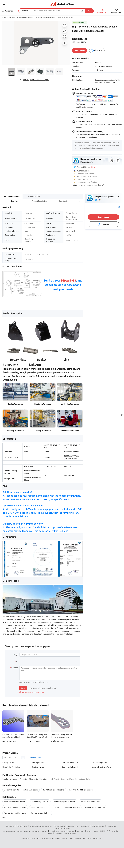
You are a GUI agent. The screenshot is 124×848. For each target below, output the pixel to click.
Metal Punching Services (40, 807)
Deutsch (71, 831)
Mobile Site (58, 828)
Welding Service (8, 762)
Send (23, 688)
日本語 (102, 831)
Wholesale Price (73, 826)
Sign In (75, 185)
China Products (22, 826)
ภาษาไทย (115, 831)
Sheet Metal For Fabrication (95, 807)
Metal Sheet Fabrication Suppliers (67, 807)
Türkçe (50, 833)
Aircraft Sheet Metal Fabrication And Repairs (21, 790)
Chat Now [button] (98, 50)
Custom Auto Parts (69, 767)
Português (35, 831)
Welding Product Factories (90, 801)
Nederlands (80, 831)
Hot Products (10, 826)
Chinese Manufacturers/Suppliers (40, 826)
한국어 (95, 831)
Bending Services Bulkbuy (40, 813)
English (19, 831)
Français (44, 831)
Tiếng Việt (58, 833)
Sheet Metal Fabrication (65, 18)
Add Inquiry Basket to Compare (36, 79)
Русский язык (54, 831)
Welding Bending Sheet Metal (15, 813)
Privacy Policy (98, 838)
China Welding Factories (40, 801)
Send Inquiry (79, 50)
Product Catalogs (36, 757)
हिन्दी (108, 831)
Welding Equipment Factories (64, 801)
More (4, 817)
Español (27, 831)
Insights (67, 828)
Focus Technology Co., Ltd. (46, 838)
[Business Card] (119, 206)
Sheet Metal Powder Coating (53, 790)
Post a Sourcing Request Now (32, 692)
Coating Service (38, 767)
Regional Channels (98, 826)
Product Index (111, 826)
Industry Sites (85, 826)
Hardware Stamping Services (15, 807)
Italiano (63, 831)
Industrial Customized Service (45, 18)
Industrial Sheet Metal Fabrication (81, 790)
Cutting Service (37, 762)
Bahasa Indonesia (70, 833)
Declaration (87, 838)
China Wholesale (59, 826)
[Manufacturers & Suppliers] (62, 4)
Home (4, 18)
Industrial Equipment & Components (21, 18)
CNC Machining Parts (70, 762)
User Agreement (75, 838)
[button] (75, 201)
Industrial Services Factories (14, 801)
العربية (89, 831)
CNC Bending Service (99, 762)
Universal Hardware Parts (101, 767)
